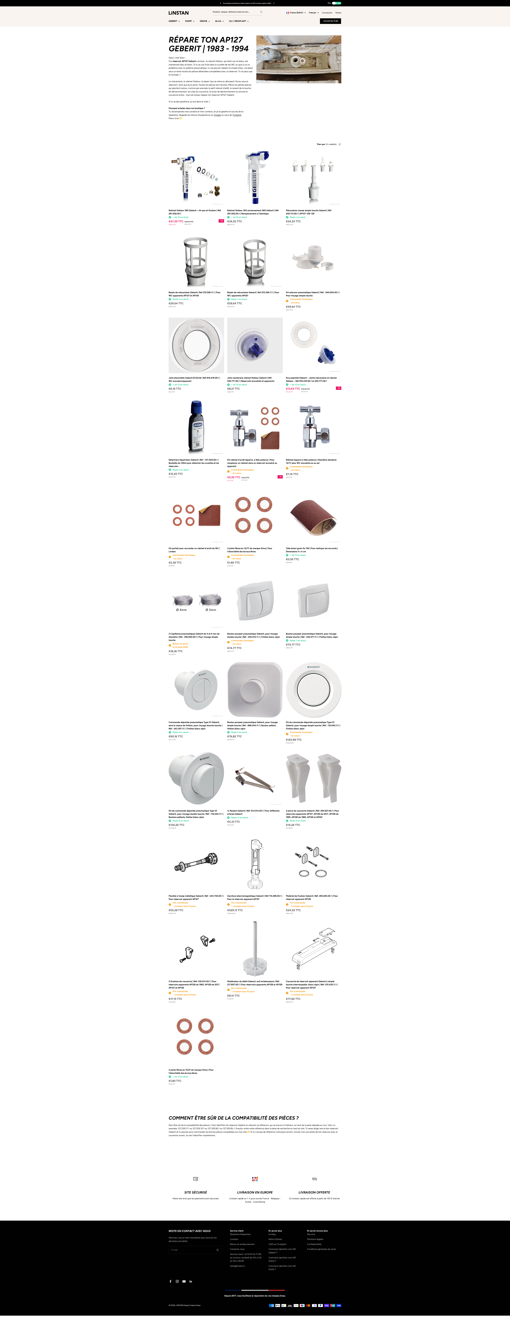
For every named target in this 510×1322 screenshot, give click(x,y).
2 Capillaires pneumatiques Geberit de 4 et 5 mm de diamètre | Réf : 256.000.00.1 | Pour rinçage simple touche (194, 636)
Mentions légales (315, 1239)
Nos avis (311, 1234)
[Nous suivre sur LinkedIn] (191, 1281)
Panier (338, 12)
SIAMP (188, 21)
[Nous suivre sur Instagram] (177, 1281)
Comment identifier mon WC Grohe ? (282, 1268)
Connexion (327, 12)
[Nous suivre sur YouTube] (184, 1281)
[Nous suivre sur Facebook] (170, 1281)
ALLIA (218, 21)
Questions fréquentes (240, 1234)
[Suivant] (273, 3)
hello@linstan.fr (237, 1266)
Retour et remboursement (242, 1244)
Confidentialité (314, 1244)
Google (217, 115)
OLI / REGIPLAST (237, 21)
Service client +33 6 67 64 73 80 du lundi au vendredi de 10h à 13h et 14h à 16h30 (246, 1257)
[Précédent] (220, 3)
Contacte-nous (237, 1249)
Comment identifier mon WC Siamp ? (282, 1259)
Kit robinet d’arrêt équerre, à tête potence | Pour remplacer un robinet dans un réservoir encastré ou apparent (252, 463)
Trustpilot (236, 115)
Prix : (330, 3)
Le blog (272, 1234)
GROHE (203, 21)
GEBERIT (173, 21)
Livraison (234, 1239)
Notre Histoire (275, 1239)
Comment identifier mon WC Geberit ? (282, 1251)
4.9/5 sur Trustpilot (277, 1244)
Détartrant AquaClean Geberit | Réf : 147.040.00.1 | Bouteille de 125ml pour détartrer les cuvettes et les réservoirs (194, 463)
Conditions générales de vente (321, 1249)
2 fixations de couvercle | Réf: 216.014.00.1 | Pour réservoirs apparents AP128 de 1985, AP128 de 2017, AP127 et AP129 (194, 984)
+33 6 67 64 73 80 (330, 21)
